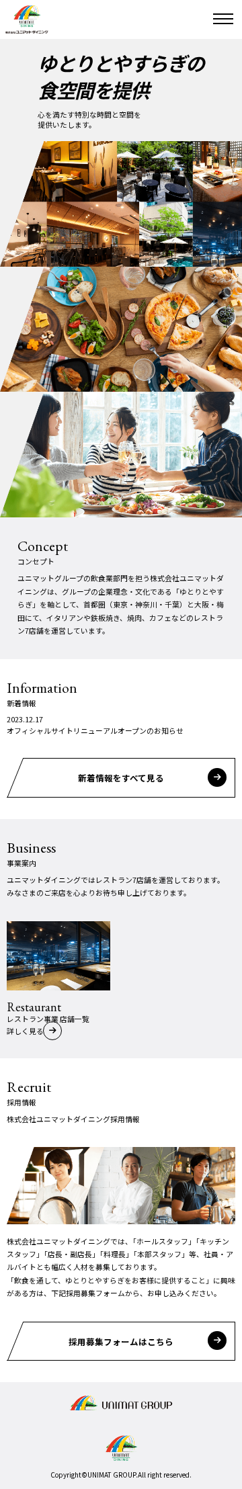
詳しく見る (25, 1030)
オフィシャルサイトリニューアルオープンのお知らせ (95, 730)
